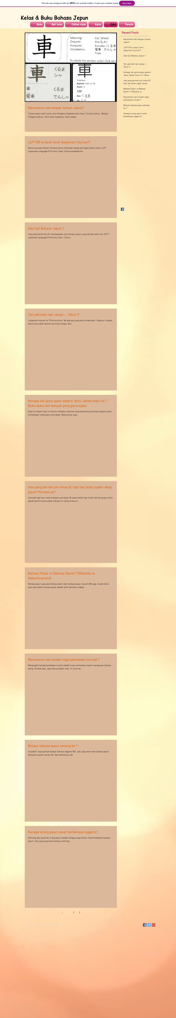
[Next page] (79, 912)
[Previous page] (62, 912)
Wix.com (60, 925)
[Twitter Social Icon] (149, 925)
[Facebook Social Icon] (144, 925)
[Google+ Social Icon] (153, 925)
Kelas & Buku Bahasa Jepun (54, 17)
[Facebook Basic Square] (122, 209)
